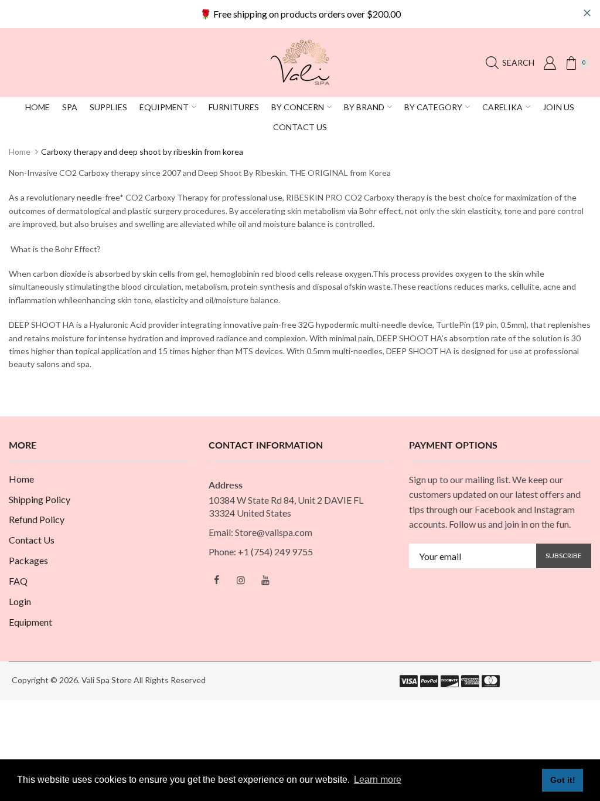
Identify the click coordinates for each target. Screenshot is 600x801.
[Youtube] (265, 580)
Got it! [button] (562, 780)
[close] (587, 12)
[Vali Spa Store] (300, 61)
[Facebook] (216, 580)
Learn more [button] (377, 780)
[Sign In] (549, 63)
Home (19, 152)
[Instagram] (241, 580)
